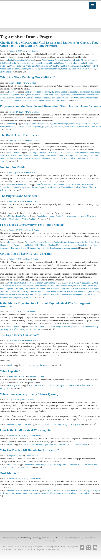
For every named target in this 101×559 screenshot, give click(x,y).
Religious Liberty (22, 424)
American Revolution (56, 184)
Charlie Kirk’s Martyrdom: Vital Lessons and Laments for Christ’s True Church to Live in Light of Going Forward (49, 44)
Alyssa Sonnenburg (33, 51)
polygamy (46, 126)
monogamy (10, 126)
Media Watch (13, 152)
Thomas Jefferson (36, 100)
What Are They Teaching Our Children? (27, 77)
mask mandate (70, 244)
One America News (60, 158)
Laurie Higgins (92, 288)
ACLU (31, 385)
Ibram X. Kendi (79, 285)
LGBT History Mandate (45, 244)
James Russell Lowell (54, 155)
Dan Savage (63, 123)
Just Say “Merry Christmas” (19, 334)
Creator (3, 187)
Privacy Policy (73, 547)
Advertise (63, 547)
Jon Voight (68, 155)
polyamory (36, 126)
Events (16, 547)
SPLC (93, 385)
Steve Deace (90, 68)
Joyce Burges (65, 94)
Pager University (54, 464)
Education (12, 91)
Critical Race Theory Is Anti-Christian (26, 253)
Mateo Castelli (44, 291)
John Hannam (30, 288)
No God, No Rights (12, 166)
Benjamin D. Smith (36, 376)
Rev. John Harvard (77, 97)
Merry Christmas (40, 365)
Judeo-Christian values (77, 444)
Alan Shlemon (48, 59)
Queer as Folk (57, 126)
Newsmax (18, 158)
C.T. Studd (4, 62)
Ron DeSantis (87, 158)
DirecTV (3, 155)
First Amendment (26, 155)
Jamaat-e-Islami (39, 493)
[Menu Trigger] (92, 5)
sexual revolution (71, 126)
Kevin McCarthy (81, 155)
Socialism (4, 219)
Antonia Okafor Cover (64, 59)
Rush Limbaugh (56, 247)
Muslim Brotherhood (70, 493)
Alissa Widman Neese (83, 282)
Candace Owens (60, 242)
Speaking (28, 547)
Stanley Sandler (25, 329)
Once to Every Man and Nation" (37, 158)
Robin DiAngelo (35, 294)
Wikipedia (4, 388)
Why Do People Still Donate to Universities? (29, 449)
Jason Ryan (18, 288)
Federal (11, 424)
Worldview (27, 297)
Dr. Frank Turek (77, 62)
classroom (55, 91)
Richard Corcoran (28, 247)
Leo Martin (81, 216)
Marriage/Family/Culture (23, 59)
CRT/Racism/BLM (16, 282)
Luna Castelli (5, 291)
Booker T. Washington (34, 91)
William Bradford (29, 219)
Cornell (64, 91)
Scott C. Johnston (69, 464)
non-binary (44, 97)
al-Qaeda (48, 490)
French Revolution (52, 187)
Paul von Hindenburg (89, 326)
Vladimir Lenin (21, 467)
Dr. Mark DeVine (48, 65)
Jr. (38, 288)
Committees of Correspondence (74, 152)
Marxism (60, 244)
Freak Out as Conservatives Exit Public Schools (32, 224)
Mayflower (91, 216)
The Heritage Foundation (79, 294)
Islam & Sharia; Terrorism (26, 490)
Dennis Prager (64, 62)
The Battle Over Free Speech (19, 135)
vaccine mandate (71, 247)
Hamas (23, 94)
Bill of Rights (54, 152)
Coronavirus (32, 326)
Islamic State (27, 493)
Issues (35, 547)
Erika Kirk (80, 65)
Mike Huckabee (79, 94)
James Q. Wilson (72, 385)
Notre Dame (55, 97)
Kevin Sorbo (94, 155)
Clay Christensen (88, 184)
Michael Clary (34, 68)
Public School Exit (85, 244)
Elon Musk (12, 155)
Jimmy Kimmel (20, 68)
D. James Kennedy (43, 385)
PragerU (65, 97)
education (4, 94)
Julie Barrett (45, 288)
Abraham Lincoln (27, 444)
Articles (10, 547)
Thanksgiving (15, 219)
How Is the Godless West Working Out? (26, 430)
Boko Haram (72, 490)
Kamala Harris (67, 187)
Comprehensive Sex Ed (77, 242)
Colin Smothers (28, 62)
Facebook (66, 326)
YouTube (37, 329)
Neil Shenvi (72, 291)
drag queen (95, 91)
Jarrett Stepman (6, 288)
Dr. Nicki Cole (52, 285)
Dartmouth (72, 91)
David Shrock (51, 62)
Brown (47, 91)
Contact (56, 547)
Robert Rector (21, 294)
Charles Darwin (73, 184)
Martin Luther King (20, 291)
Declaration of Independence (19, 187)
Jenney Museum (69, 216)
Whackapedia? (10, 371)
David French (43, 424)
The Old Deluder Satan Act (16, 100)
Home (4, 547)
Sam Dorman (48, 294)
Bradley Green (80, 59)
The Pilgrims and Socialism (18, 195)
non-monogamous (23, 126)
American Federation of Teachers (38, 242)
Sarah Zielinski (61, 294)
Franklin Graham (27, 244)
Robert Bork (85, 385)
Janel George (92, 285)
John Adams (54, 94)
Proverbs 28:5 (51, 540)
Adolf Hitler (42, 184)
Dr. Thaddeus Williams (65, 65)
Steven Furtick (6, 71)
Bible (95, 282)
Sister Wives (84, 126)
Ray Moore (15, 247)
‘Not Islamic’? (9, 473)
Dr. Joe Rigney (15, 65)
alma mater (29, 464)
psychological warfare (9, 329)
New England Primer (30, 97)
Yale (63, 100)
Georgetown (14, 94)
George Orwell (66, 285)
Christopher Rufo (7, 285)
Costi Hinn (40, 62)
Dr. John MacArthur (31, 65)
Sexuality (12, 123)
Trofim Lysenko (15, 297)
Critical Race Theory (24, 285)
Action (22, 547)
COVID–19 (44, 326)
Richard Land (75, 158)
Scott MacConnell (85, 464)
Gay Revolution (88, 123)
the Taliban (84, 493)
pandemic (75, 326)
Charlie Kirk (15, 62)
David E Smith (30, 82)
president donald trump (50, 68)
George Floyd (92, 65)
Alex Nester (68, 282)
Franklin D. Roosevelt (58, 444)
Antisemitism (42, 123)
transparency (76, 424)
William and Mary (52, 100)
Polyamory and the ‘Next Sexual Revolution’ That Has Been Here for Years (50, 106)
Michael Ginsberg (58, 291)
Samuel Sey (66, 68)
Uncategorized (14, 385)
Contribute (48, 547)
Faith (10, 59)
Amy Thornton (30, 123)
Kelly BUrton (66, 288)
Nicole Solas (83, 291)
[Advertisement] (19, 514)
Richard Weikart (81, 187)
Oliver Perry (94, 291)
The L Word (95, 126)
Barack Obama (60, 490)
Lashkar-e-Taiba (54, 493)
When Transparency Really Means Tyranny (29, 393)
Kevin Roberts (79, 288)
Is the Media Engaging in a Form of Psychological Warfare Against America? (45, 304)
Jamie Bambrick (6, 68)
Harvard (30, 94)
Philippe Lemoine (7, 294)
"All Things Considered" (37, 152)
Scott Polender (78, 68)
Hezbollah (16, 493)
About (41, 547)
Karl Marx (55, 288)
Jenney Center (55, 216)
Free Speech (39, 155)
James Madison (41, 94)
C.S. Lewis (92, 59)
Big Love (53, 123)
